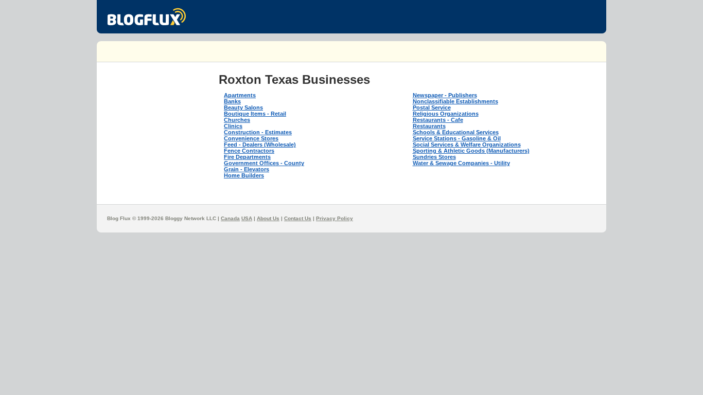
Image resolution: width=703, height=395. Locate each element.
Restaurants (429, 126)
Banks (232, 101)
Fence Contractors (249, 151)
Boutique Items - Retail (255, 114)
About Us (268, 218)
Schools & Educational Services (456, 132)
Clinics (233, 126)
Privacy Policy (334, 218)
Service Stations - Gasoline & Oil (457, 138)
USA (246, 218)
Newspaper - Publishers (445, 95)
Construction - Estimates (258, 132)
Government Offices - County (264, 163)
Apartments (240, 95)
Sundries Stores (434, 157)
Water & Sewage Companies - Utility (461, 163)
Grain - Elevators (246, 169)
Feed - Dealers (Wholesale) (260, 144)
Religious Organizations (446, 114)
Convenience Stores (251, 138)
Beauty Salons (243, 107)
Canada (230, 218)
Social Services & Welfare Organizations (467, 144)
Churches (237, 120)
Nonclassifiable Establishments (455, 101)
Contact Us (297, 218)
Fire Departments (247, 157)
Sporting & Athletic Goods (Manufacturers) (471, 151)
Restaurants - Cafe (438, 120)
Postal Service (432, 107)
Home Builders (244, 175)
